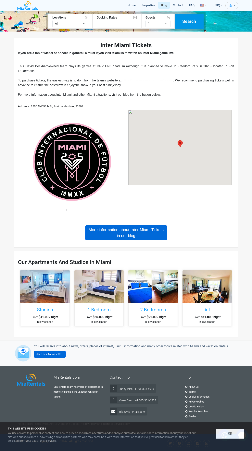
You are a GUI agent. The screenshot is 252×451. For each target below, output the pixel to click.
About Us (193, 386)
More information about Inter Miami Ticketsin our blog (126, 233)
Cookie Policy (196, 406)
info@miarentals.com (132, 411)
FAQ (192, 5)
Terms (192, 391)
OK (230, 433)
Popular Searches (198, 411)
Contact (178, 5)
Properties (148, 5)
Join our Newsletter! (49, 354)
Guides (192, 416)
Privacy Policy (196, 401)
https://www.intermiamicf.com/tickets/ (147, 80)
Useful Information (198, 396)
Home (132, 5)
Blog (164, 5)
